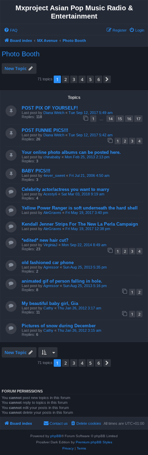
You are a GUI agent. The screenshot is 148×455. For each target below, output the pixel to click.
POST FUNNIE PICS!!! (45, 130)
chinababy (52, 157)
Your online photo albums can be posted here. (71, 152)
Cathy (48, 308)
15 (120, 118)
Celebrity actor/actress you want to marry (65, 189)
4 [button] (82, 79)
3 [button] (74, 79)
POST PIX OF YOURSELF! (50, 108)
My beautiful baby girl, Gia (50, 303)
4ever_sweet (54, 175)
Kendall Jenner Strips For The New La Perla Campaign (80, 224)
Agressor (51, 267)
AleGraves (52, 213)
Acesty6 (50, 194)
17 (138, 118)
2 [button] (65, 79)
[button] (107, 79)
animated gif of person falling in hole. (62, 281)
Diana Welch (53, 113)
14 (110, 118)
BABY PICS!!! (36, 170)
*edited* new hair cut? (45, 240)
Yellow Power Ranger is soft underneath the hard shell (80, 208)
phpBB (55, 436)
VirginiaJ (50, 245)
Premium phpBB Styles (94, 442)
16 (129, 118)
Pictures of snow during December (59, 325)
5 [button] (90, 79)
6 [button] (98, 79)
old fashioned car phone (48, 262)
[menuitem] (11, 30)
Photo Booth (21, 54)
